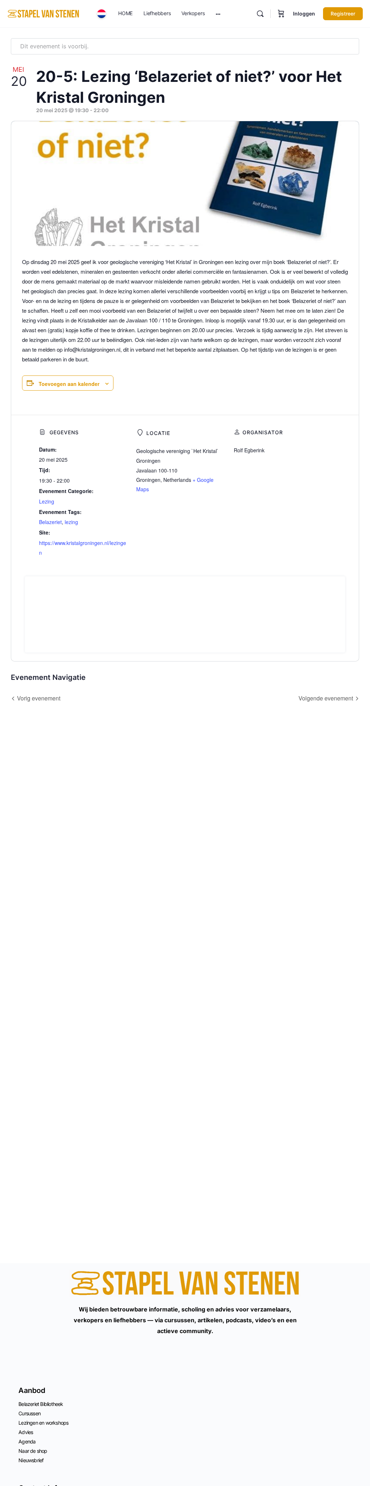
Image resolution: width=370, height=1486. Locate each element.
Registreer (343, 13)
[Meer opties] (218, 13)
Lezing (46, 501)
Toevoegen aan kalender (69, 383)
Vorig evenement (38, 698)
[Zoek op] (260, 13)
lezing (71, 522)
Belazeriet (50, 522)
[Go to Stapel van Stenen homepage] (43, 13)
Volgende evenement (325, 698)
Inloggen (304, 13)
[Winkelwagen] (281, 13)
